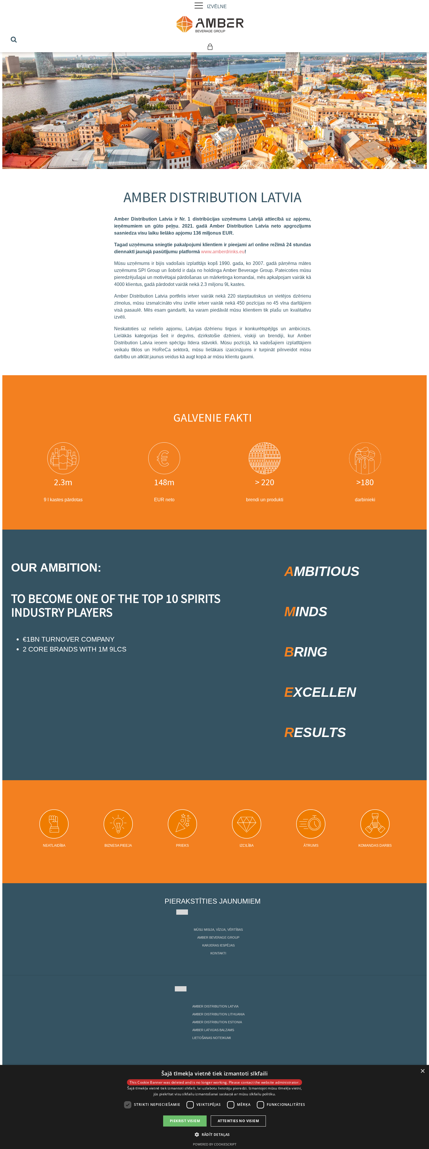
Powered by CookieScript (214, 1144)
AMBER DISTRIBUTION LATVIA (215, 1006)
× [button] (422, 1071)
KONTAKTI (218, 953)
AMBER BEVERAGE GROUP (218, 937)
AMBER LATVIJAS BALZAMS (213, 1030)
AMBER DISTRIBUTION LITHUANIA (218, 1014)
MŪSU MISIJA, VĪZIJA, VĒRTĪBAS (218, 929)
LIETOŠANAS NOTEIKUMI (211, 1038)
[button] (214, 1134)
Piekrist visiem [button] (185, 1120)
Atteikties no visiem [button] (238, 1120)
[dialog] (214, 1107)
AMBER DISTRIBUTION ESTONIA (217, 1022)
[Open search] (14, 39)
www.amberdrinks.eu (223, 251)
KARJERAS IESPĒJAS (218, 945)
